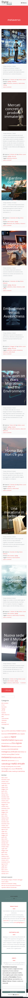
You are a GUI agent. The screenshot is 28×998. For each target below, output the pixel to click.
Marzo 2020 (4, 854)
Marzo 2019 (4, 869)
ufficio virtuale (11, 768)
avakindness (9, 287)
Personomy (16, 760)
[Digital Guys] (6, 4)
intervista (20, 752)
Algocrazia (3, 731)
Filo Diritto (4, 707)
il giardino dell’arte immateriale (9, 887)
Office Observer (5, 714)
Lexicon (3, 754)
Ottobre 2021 (4, 825)
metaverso (15, 83)
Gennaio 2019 (4, 873)
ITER (25, 752)
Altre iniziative (11, 221)
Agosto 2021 (4, 829)
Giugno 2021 (4, 833)
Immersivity (4, 749)
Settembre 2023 (5, 802)
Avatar (14, 287)
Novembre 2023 (5, 798)
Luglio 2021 (4, 831)
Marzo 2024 (4, 793)
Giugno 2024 (4, 787)
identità (19, 746)
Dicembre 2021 (5, 821)
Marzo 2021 (4, 839)
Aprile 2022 (4, 814)
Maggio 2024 (4, 789)
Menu (24, 3)
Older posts (7, 690)
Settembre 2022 (5, 808)
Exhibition (17, 223)
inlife (8, 749)
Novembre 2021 (5, 823)
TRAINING (14, 81)
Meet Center (15, 754)
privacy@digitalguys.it (19, 922)
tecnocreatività (17, 766)
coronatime (12, 733)
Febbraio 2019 (5, 871)
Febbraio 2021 (5, 841)
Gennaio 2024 (4, 795)
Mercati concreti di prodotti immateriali (11, 885)
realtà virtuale (21, 83)
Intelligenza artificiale (9, 752)
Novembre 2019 (5, 858)
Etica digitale (17, 743)
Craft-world (12, 429)
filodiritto (5, 746)
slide (2, 716)
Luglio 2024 (4, 785)
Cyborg (2, 737)
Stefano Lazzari (22, 79)
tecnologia (4, 769)
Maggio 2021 (4, 835)
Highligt (9, 81)
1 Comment (23, 682)
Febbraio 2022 (5, 818)
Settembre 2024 (5, 783)
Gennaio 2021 (4, 843)
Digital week (19, 740)
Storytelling (21, 615)
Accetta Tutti (13, 992)
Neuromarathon (16, 557)
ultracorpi (14, 156)
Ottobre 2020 (4, 846)
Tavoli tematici (5, 718)
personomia (11, 760)
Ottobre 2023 (4, 800)
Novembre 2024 (5, 779)
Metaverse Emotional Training (8, 883)
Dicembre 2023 (5, 797)
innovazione (14, 749)
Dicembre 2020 (5, 844)
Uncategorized (5, 724)
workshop (22, 771)
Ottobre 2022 (4, 806)
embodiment (20, 350)
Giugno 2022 (4, 810)
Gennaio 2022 (4, 820)
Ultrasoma (18, 769)
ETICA (2, 705)
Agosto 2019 (4, 864)
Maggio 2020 (4, 850)
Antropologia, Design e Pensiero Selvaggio (11, 879)
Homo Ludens (4, 881)
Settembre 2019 (5, 862)
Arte (14, 223)
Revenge (3, 766)
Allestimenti (9, 223)
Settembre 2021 (5, 827)
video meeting (13, 771)
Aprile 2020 (4, 852)
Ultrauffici (4, 771)
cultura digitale (21, 734)
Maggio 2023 (4, 804)
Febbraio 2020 (5, 856)
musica (15, 757)
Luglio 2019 (4, 866)
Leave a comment (7, 87)
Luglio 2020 (4, 848)
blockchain (4, 734)
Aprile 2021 (4, 837)
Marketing (9, 158)
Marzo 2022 (4, 816)
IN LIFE (13, 486)
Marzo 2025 (4, 777)
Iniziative (14, 427)
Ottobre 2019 (4, 860)
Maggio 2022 (4, 812)
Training (5, 85)
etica (10, 743)
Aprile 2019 (4, 867)
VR (17, 771)
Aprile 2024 (4, 791)
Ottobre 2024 (4, 781)
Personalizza (13, 987)
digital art (7, 737)
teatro (12, 766)
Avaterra (23, 731)
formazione (9, 83)
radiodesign (6, 764)
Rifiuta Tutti (13, 989)
